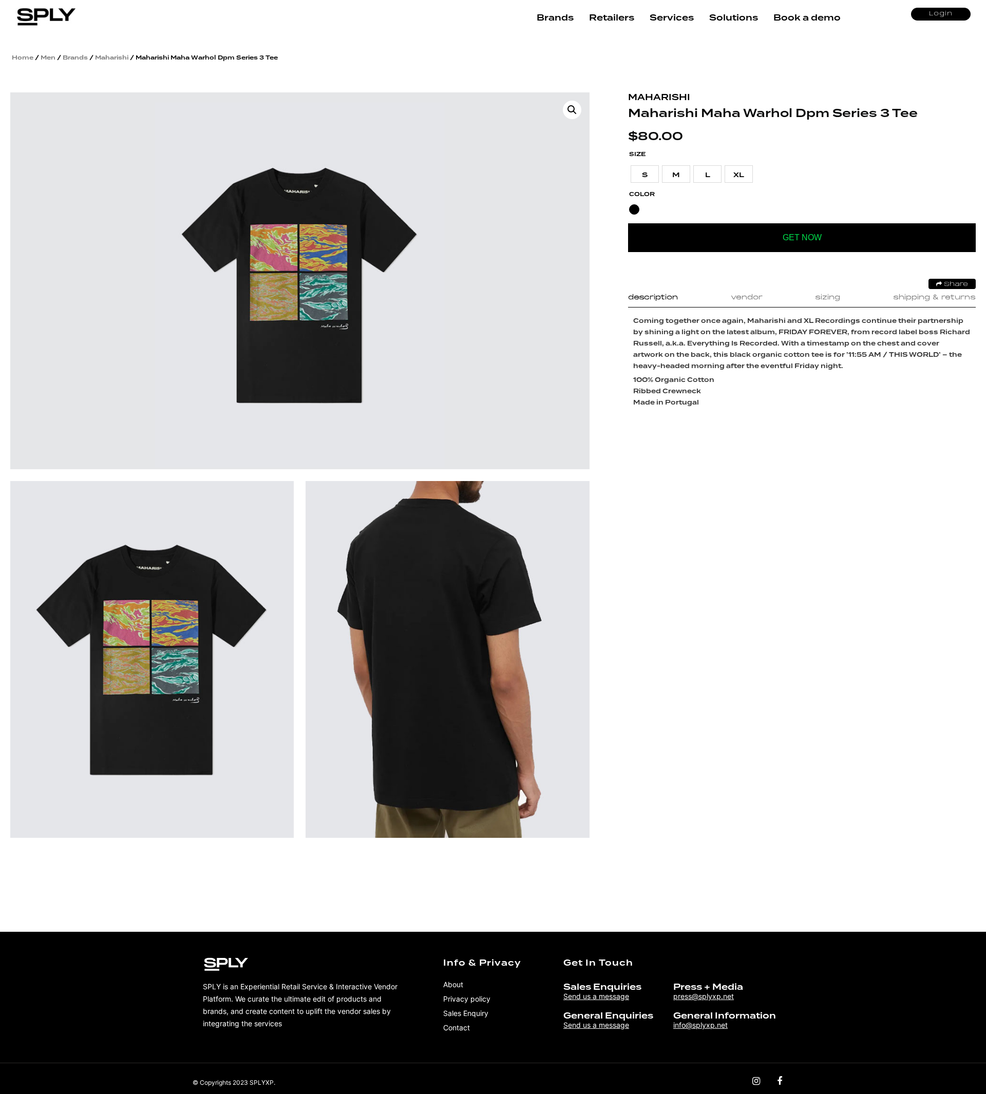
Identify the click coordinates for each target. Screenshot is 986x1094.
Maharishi (111, 57)
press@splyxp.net (703, 996)
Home (22, 57)
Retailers (611, 18)
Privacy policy (466, 998)
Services (672, 18)
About (453, 984)
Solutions (733, 18)
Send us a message (596, 996)
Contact (456, 1027)
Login (941, 14)
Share (955, 284)
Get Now (802, 237)
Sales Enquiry (465, 1013)
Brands (555, 18)
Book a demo (807, 18)
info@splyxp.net (700, 1025)
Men (48, 57)
